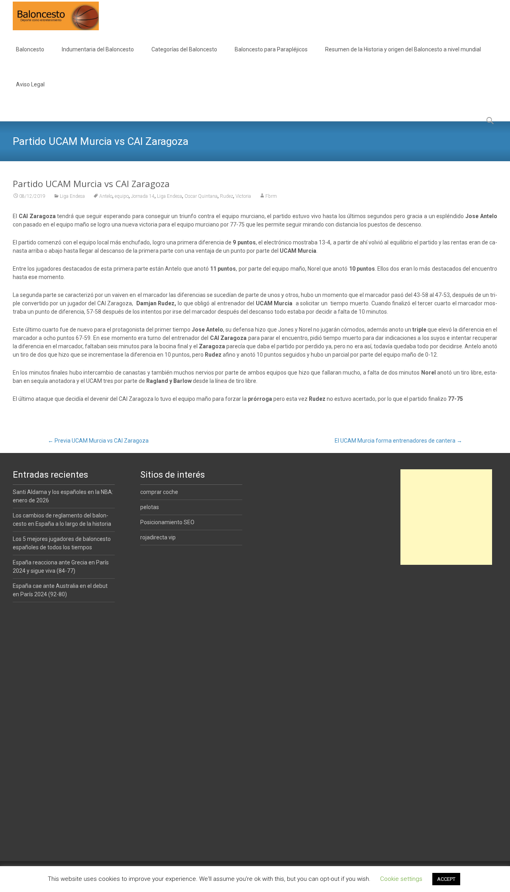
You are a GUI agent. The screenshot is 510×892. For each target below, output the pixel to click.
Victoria (243, 196)
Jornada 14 (143, 196)
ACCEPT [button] (446, 879)
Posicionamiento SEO (167, 522)
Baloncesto (30, 49)
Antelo (105, 196)
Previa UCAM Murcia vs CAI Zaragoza (98, 440)
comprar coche (159, 492)
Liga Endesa (72, 196)
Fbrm (271, 196)
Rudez (226, 196)
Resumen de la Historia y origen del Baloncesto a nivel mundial (403, 49)
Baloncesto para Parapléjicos (271, 49)
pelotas (149, 507)
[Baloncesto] (49, 16)
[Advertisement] (446, 517)
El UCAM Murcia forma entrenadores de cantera (398, 440)
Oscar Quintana (201, 196)
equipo (122, 196)
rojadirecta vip (158, 537)
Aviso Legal (30, 84)
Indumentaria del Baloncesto (98, 49)
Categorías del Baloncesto (184, 49)
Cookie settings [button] (401, 878)
